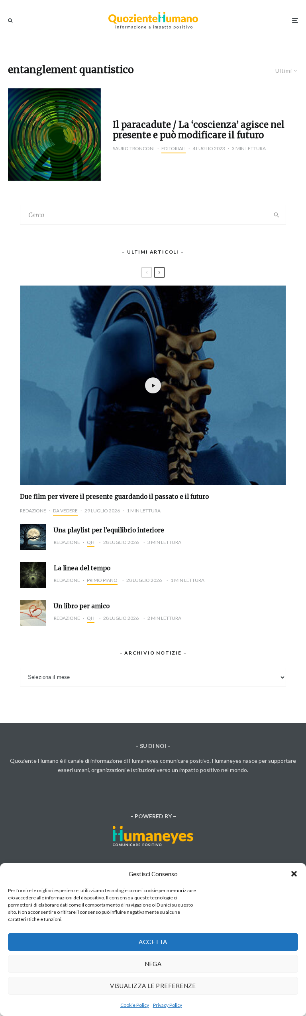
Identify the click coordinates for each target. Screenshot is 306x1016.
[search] (277, 214)
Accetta (153, 941)
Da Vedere (65, 511)
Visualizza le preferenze (153, 985)
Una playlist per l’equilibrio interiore (109, 530)
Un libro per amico (82, 606)
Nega (153, 963)
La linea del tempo (82, 568)
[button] (294, 874)
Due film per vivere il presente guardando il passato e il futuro (114, 496)
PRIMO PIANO (102, 580)
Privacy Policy (167, 1005)
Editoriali (173, 148)
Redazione (33, 511)
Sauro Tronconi (134, 148)
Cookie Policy (134, 1005)
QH (90, 542)
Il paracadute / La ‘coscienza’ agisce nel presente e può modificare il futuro (198, 130)
